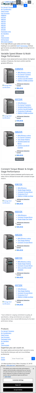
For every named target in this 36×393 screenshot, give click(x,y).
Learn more (8, 376)
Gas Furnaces (5, 337)
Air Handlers (5, 341)
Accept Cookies (18, 390)
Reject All (18, 385)
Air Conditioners (6, 333)
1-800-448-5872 (10, 366)
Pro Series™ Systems (7, 331)
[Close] (33, 369)
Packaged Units (6, 339)
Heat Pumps (5, 335)
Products (11, 2)
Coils (2, 343)
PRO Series (19, 92)
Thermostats (5, 345)
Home (6, 2)
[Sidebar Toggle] (2, 3)
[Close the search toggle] (15, 6)
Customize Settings (18, 380)
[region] (18, 379)
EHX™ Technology (22, 46)
